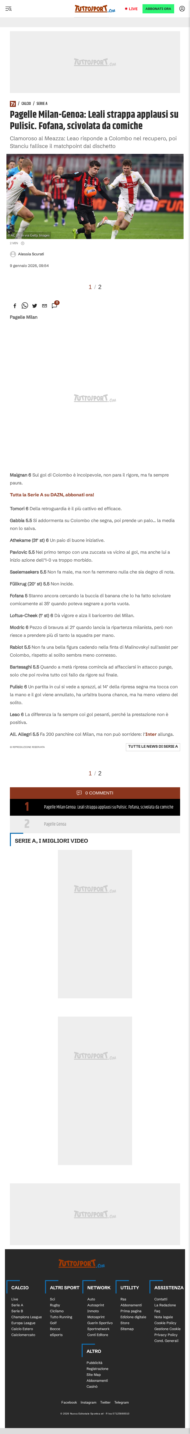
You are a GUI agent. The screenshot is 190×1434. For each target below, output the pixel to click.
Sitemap (127, 1329)
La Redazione (165, 1305)
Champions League (26, 1317)
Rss (123, 1299)
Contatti (160, 1299)
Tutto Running (61, 1317)
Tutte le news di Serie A (153, 746)
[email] (44, 306)
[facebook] (15, 306)
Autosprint (95, 1305)
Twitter (105, 1402)
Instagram (88, 1402)
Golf (53, 1323)
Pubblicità (94, 1363)
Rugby (55, 1305)
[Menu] (8, 8)
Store (124, 1323)
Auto (91, 1299)
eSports (56, 1335)
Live (133, 9)
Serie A (42, 104)
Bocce (55, 1329)
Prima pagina (131, 1311)
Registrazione (97, 1368)
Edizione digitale (133, 1317)
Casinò (92, 1386)
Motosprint (96, 1317)
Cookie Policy (165, 1323)
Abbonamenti (131, 1305)
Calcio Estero (22, 1329)
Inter (151, 734)
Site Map (94, 1374)
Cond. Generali (166, 1340)
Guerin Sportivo (100, 1323)
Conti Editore (97, 1335)
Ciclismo (57, 1311)
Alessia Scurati (31, 254)
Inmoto (93, 1311)
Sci (52, 1299)
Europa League (23, 1323)
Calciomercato (23, 1335)
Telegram (121, 1402)
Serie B (17, 1311)
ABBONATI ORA (158, 8)
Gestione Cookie (167, 1329)
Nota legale (163, 1317)
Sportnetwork (98, 1329)
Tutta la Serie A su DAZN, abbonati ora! (52, 495)
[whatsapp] (25, 306)
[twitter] (35, 306)
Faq (157, 1311)
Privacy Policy (166, 1335)
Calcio (26, 104)
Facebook (69, 1402)
